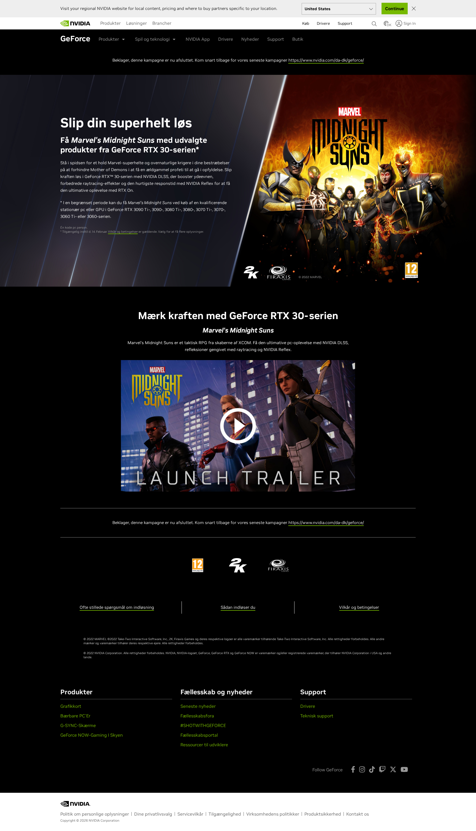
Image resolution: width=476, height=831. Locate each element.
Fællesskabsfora (197, 715)
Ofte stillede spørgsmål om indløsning (117, 607)
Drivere (225, 39)
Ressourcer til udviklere (204, 744)
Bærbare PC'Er (75, 715)
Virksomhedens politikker (272, 814)
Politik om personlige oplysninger (94, 814)
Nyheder (250, 39)
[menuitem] (110, 23)
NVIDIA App (198, 39)
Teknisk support (316, 715)
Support (275, 39)
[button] (386, 25)
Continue (394, 8)
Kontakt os (357, 814)
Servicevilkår (190, 814)
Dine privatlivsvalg (153, 814)
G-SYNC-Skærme (78, 725)
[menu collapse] (178, 23)
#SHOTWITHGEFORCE (203, 725)
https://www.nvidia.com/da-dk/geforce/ (326, 60)
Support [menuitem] (345, 23)
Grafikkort (70, 706)
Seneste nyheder (198, 706)
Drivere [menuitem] (323, 23)
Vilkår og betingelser (123, 232)
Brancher (161, 23)
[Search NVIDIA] (375, 22)
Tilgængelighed (225, 814)
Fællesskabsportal (199, 735)
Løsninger (136, 23)
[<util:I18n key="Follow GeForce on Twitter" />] (393, 769)
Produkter (110, 23)
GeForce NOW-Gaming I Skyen (91, 735)
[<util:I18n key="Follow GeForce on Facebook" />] (353, 769)
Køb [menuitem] (305, 23)
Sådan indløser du (238, 607)
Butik (297, 39)
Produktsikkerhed (322, 814)
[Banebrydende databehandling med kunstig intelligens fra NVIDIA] (75, 23)
